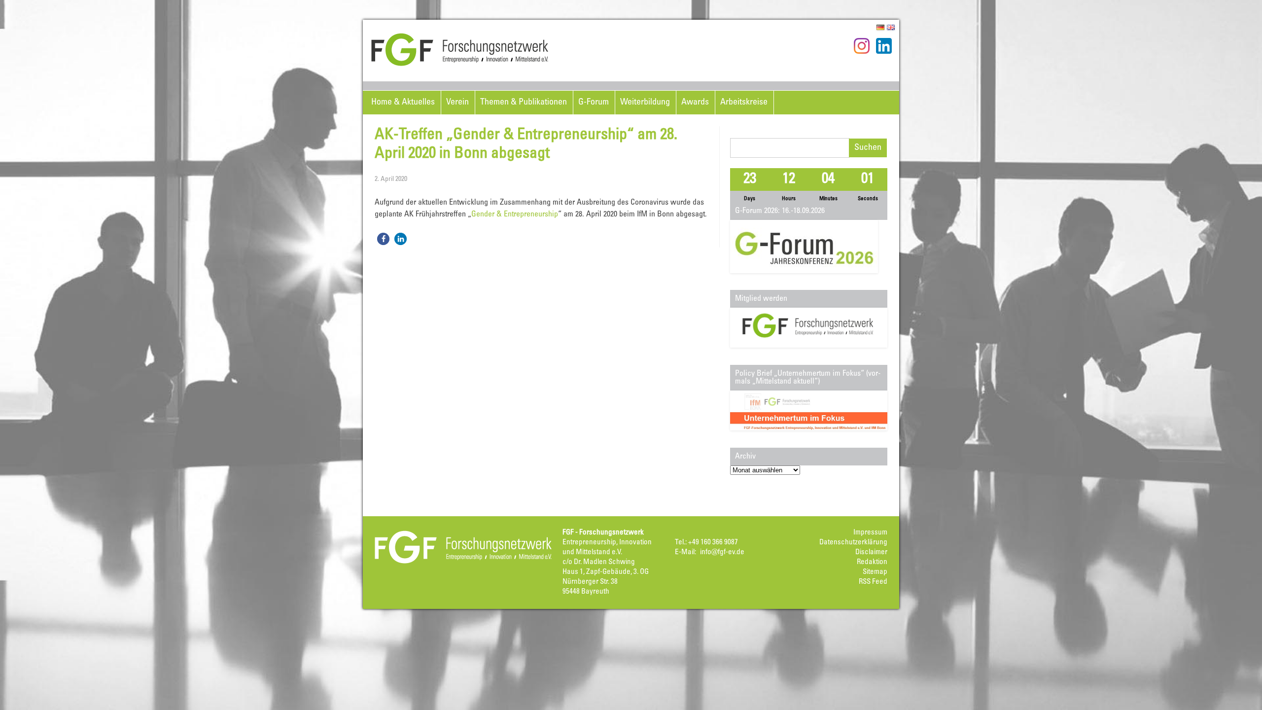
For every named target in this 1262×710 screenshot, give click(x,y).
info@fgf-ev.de (722, 552)
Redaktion (872, 562)
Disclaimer (871, 552)
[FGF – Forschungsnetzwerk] (460, 64)
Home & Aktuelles (403, 102)
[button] (383, 239)
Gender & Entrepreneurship (514, 214)
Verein (457, 102)
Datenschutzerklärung (853, 542)
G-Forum (593, 102)
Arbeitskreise (744, 102)
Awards (695, 102)
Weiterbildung (645, 102)
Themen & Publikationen (523, 102)
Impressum (870, 532)
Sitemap (875, 572)
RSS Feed (873, 582)
